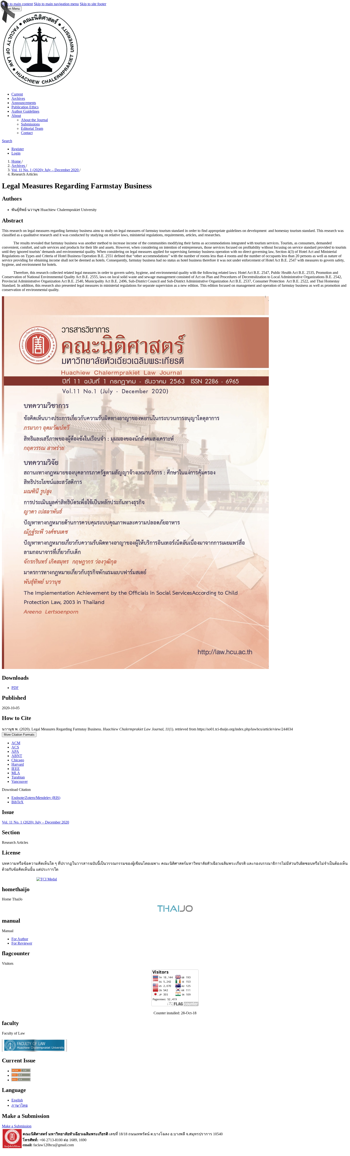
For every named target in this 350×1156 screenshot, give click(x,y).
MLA (15, 773)
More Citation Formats (19, 734)
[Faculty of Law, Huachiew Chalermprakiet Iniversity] (34, 1050)
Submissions (30, 124)
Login (15, 153)
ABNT (16, 756)
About (16, 116)
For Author (19, 939)
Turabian (18, 777)
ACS (15, 747)
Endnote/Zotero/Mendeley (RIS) (35, 798)
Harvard (17, 764)
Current (17, 94)
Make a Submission (16, 1126)
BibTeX (17, 802)
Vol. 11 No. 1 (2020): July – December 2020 (45, 170)
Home (16, 161)
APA (15, 751)
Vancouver (19, 781)
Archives (18, 98)
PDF (15, 688)
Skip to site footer (93, 4)
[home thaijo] (175, 911)
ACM (15, 743)
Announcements (23, 103)
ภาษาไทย (19, 1105)
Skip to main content (17, 4)
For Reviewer (21, 943)
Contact (27, 133)
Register (17, 149)
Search (7, 141)
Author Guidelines (25, 111)
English (17, 1100)
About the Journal (34, 120)
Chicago (17, 760)
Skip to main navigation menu (56, 4)
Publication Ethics (25, 107)
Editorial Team (32, 128)
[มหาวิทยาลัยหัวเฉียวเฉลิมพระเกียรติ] (12, 1147)
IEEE (15, 769)
